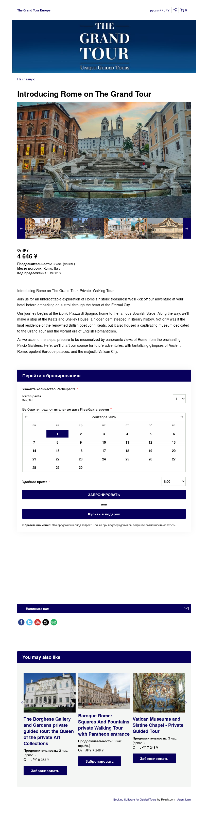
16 (80, 450)
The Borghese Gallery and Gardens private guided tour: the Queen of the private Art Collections (49, 731)
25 (127, 459)
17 (104, 450)
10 (104, 442)
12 (150, 442)
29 (57, 467)
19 (150, 450)
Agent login (184, 799)
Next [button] (185, 702)
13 (174, 442)
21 (34, 459)
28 (34, 467)
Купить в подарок (104, 513)
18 (127, 450)
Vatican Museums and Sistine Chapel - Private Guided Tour (158, 725)
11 (127, 442)
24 (104, 459)
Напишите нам (37, 608)
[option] (39, 228)
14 (34, 450)
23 (80, 459)
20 (174, 450)
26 (150, 459)
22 (57, 459)
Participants (31, 398)
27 (174, 459)
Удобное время (36, 481)
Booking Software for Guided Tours (135, 799)
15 (57, 450)
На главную (26, 79)
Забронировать (104, 494)
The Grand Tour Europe (33, 10)
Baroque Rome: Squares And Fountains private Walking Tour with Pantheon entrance (104, 724)
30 (80, 467)
